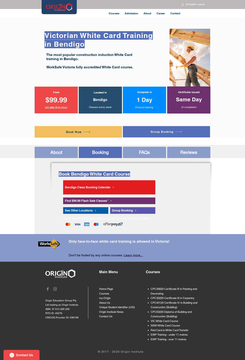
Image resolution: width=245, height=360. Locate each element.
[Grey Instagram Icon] (55, 289)
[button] (56, 107)
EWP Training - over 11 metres (168, 339)
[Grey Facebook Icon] (47, 289)
